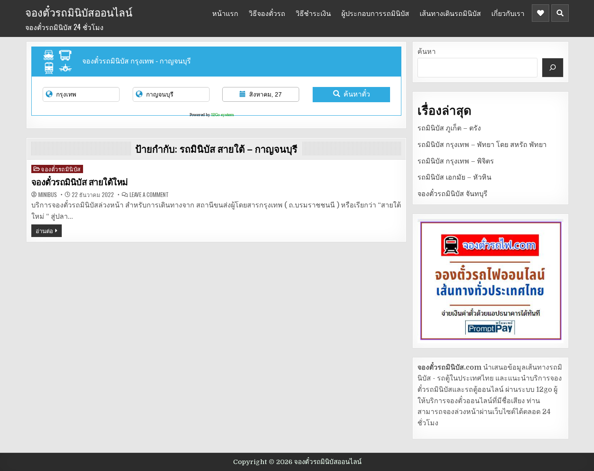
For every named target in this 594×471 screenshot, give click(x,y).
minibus (47, 194)
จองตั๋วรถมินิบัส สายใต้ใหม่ (79, 182)
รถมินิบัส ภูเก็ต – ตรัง (449, 128)
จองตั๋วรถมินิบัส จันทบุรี (452, 194)
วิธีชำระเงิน (313, 13)
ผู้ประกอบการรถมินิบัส (375, 13)
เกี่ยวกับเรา (507, 13)
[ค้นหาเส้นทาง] (553, 67)
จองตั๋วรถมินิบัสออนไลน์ (78, 12)
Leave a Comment (149, 194)
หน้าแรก (225, 13)
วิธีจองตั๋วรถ (267, 13)
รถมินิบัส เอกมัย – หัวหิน (454, 177)
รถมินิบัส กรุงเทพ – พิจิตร (455, 161)
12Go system (222, 115)
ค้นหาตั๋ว (357, 94)
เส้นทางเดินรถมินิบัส (450, 13)
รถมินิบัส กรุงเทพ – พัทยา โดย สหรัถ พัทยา (482, 145)
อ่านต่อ (44, 230)
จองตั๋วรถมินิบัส (61, 169)
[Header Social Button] (540, 13)
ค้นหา (426, 52)
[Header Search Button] (560, 13)
